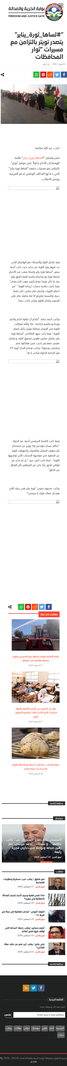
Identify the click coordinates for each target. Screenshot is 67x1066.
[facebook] (64, 75)
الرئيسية (60, 1028)
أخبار (45, 64)
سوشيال (36, 1028)
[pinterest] (43, 75)
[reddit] (50, 75)
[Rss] (26, 988)
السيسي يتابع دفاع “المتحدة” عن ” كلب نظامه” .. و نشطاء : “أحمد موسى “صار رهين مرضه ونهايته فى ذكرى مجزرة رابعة (33, 846)
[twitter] (57, 75)
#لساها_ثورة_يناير (33, 157)
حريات (61, 1034)
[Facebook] (41, 988)
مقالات (17, 1028)
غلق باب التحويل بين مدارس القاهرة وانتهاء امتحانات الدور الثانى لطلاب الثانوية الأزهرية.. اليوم (35, 712)
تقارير (44, 1028)
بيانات (9, 1028)
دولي (26, 1028)
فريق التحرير (56, 857)
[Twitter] (33, 988)
